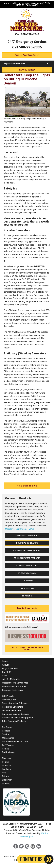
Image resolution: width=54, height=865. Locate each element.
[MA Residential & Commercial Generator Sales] (27, 31)
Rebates (6, 731)
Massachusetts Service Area (15, 683)
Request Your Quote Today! (27, 55)
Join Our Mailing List (11, 679)
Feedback (6, 769)
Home (5, 661)
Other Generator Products (27, 558)
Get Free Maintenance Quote (15, 741)
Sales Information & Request (15, 703)
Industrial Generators (27, 543)
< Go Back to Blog (27, 485)
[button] (47, 64)
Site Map (6, 783)
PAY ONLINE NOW (27, 70)
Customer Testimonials (12, 690)
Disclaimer (7, 780)
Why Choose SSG (10, 668)
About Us (6, 665)
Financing (27, 596)
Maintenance (27, 581)
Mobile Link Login (27, 608)
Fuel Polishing (8, 752)
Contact (5, 762)
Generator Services (27, 573)
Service (5, 734)
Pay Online (7, 727)
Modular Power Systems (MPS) (19, 529)
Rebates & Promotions (27, 566)
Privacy (5, 776)
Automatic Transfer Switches (27, 550)
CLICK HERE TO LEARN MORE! (33, 4)
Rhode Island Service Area (14, 686)
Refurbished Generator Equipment (17, 717)
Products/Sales (9, 699)
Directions (6, 765)
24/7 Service (8, 745)
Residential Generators (27, 535)
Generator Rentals (27, 588)
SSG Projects (8, 696)
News (4, 676)
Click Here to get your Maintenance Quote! (27, 648)
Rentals (5, 749)
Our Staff (6, 672)
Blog (4, 773)
